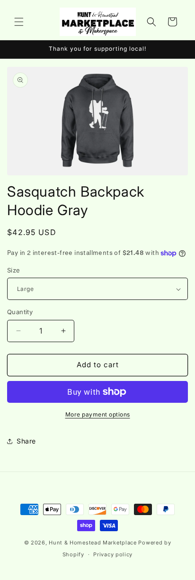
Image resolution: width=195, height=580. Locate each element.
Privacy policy (113, 554)
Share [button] (26, 441)
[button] (19, 21)
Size (13, 270)
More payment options (97, 414)
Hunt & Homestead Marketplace (93, 542)
